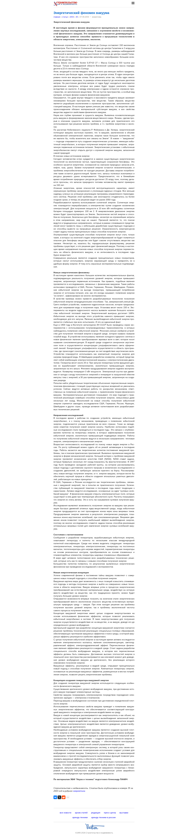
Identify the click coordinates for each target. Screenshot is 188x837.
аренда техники (80, 817)
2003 (72, 17)
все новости (65, 812)
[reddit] (63, 797)
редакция (95, 812)
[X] (59, 797)
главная (57, 17)
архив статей (81, 812)
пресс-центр (110, 812)
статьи (65, 17)
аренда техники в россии (103, 817)
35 (77, 17)
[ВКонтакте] (55, 797)
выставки (123, 812)
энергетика (79, 791)
